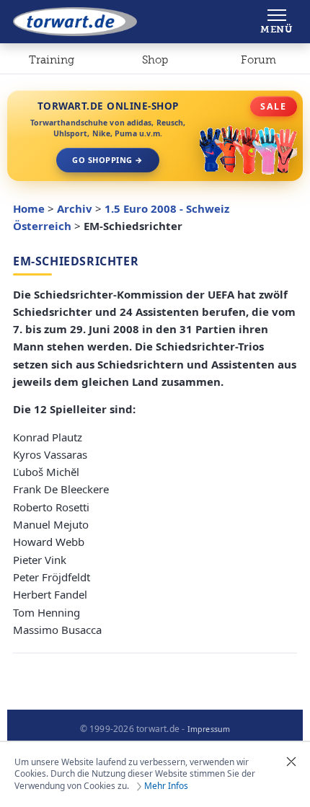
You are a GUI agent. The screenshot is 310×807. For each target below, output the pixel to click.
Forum (258, 59)
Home (29, 208)
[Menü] (276, 22)
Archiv (74, 208)
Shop (155, 59)
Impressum (209, 729)
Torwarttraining (51, 63)
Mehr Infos (166, 786)
